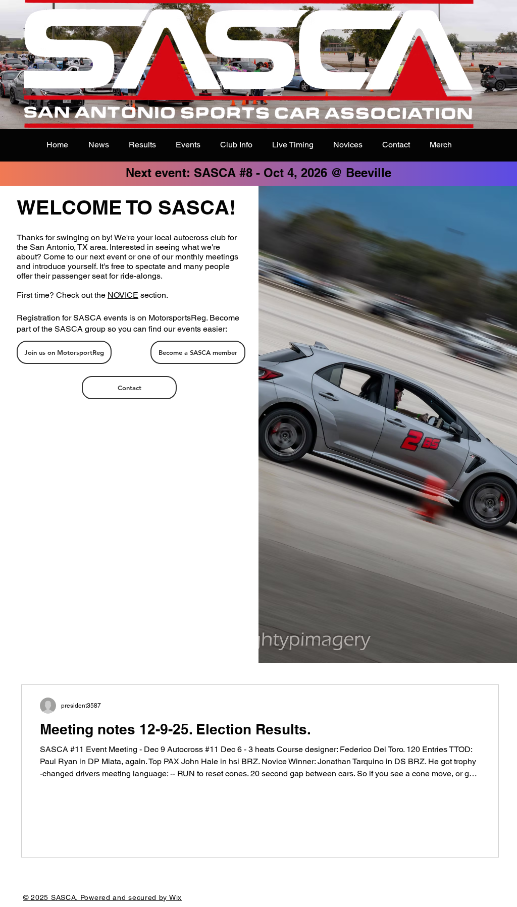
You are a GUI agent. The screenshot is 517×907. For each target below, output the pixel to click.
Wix (175, 897)
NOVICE (123, 295)
